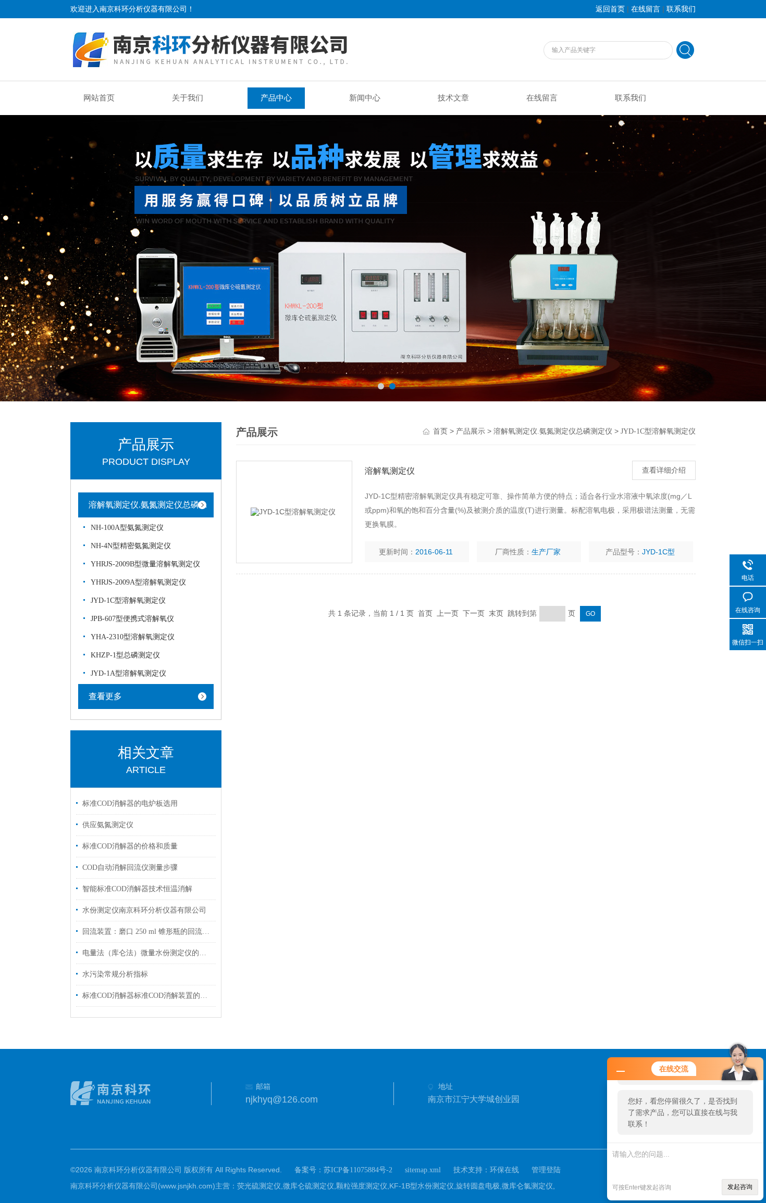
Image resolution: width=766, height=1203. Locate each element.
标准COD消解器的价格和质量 (130, 846)
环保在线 (504, 1170)
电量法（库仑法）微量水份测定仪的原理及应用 (147, 953)
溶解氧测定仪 (390, 470)
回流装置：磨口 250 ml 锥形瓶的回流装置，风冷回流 (147, 931)
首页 (440, 431)
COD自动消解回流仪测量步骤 (130, 867)
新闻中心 (364, 98)
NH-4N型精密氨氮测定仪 (131, 546)
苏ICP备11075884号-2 (358, 1170)
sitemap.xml (423, 1170)
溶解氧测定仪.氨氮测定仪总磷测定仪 (154, 504)
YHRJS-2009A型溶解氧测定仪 (138, 582)
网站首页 (99, 98)
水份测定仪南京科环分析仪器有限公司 (144, 910)
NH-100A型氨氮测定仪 (127, 527)
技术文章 (453, 98)
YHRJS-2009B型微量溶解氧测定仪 (145, 564)
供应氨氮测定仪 (107, 825)
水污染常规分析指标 (115, 974)
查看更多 (105, 696)
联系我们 (681, 9)
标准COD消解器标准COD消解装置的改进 (147, 995)
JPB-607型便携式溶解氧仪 (132, 619)
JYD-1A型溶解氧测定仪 (128, 673)
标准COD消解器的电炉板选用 (130, 803)
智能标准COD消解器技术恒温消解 (137, 889)
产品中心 (276, 98)
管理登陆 (546, 1170)
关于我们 (187, 98)
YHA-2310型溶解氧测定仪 (133, 637)
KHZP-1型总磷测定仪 (125, 655)
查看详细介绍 (664, 470)
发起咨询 (739, 1187)
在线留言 (645, 9)
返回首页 (610, 9)
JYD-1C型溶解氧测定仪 (128, 600)
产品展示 (470, 431)
